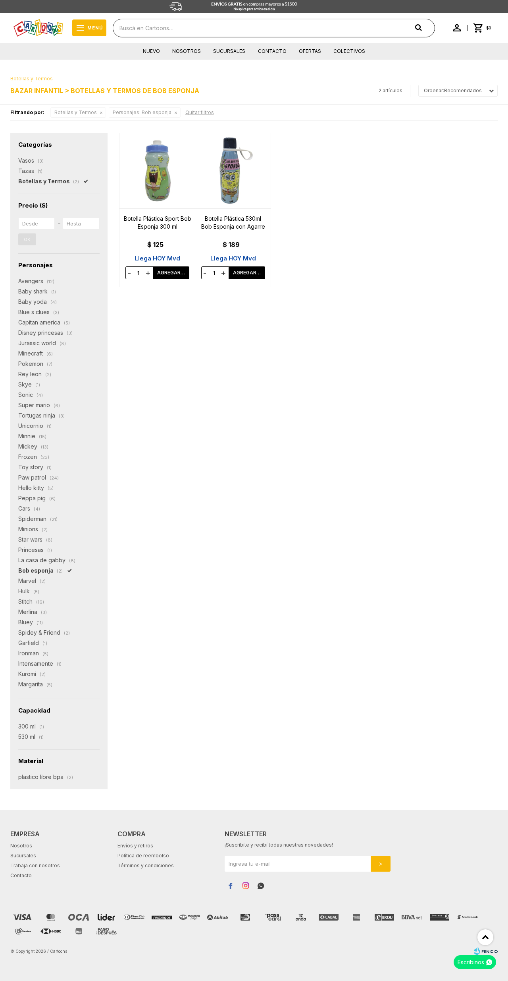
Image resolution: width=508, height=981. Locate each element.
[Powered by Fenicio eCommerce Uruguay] (486, 951)
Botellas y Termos (75, 112)
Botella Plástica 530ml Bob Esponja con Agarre (233, 222)
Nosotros (186, 51)
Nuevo (151, 51)
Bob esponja (142, 112)
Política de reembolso (143, 856)
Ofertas (310, 51)
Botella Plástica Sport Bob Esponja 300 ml (157, 222)
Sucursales (229, 51)
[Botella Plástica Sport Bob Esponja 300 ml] (157, 171)
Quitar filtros (199, 112)
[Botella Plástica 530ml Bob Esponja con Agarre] (233, 171)
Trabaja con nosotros (35, 865)
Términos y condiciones (145, 865)
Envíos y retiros (135, 846)
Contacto (272, 51)
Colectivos (349, 51)
